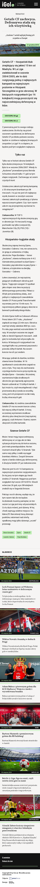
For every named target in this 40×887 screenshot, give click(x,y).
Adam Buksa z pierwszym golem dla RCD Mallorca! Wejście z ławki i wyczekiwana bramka (19, 689)
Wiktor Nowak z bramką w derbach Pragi (18, 640)
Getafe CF (27, 532)
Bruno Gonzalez (9, 532)
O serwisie (6, 857)
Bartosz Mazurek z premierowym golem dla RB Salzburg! (17, 735)
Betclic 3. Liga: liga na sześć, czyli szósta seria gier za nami (17, 779)
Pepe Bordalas (22, 537)
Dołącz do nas (7, 861)
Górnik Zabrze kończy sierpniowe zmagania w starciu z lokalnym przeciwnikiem (18, 828)
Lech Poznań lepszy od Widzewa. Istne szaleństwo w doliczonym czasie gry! (17, 589)
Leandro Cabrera (9, 537)
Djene (19, 532)
